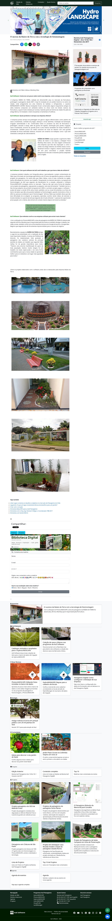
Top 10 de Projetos (50, 862)
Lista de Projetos (18, 862)
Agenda (46, 875)
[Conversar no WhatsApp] (107, 910)
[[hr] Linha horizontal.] (36, 577)
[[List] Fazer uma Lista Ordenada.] (32, 577)
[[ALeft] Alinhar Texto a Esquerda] (12, 577)
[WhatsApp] (97, 912)
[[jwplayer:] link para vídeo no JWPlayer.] (52, 577)
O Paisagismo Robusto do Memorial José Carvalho (84, 806)
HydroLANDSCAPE (80, 136)
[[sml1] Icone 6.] (47, 577)
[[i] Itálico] (18, 577)
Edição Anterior (17, 771)
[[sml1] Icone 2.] (40, 577)
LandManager (79, 142)
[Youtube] (78, 912)
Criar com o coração (16, 507)
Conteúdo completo (50, 771)
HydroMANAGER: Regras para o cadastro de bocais (55, 683)
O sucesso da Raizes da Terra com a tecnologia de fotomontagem (69, 607)
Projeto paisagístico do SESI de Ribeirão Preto (23, 807)
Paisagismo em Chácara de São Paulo (23, 845)
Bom (19, 588)
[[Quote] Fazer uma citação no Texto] (30, 577)
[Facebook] (74, 912)
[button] (8, 20)
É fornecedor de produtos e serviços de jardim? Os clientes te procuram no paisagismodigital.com (87, 67)
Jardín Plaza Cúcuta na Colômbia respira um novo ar (55, 753)
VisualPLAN (78, 138)
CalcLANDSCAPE (80, 140)
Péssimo (35, 588)
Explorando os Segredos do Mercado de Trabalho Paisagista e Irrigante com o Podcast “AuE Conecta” (87, 111)
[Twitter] (82, 912)
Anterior (13, 533)
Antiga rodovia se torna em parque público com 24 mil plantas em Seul (25, 723)
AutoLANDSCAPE (80, 131)
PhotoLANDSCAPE (80, 134)
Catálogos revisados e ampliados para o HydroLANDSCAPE (24, 649)
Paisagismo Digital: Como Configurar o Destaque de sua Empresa (85, 680)
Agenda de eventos (19, 875)
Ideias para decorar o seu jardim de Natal (24, 756)
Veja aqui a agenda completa (21, 884)
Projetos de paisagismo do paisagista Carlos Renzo (53, 807)
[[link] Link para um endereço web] (27, 577)
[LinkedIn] (86, 912)
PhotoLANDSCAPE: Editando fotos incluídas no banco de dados (24, 683)
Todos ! (77, 144)
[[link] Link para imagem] (28, 577)
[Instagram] (93, 912)
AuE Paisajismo (85, 897)
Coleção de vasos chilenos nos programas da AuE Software (54, 643)
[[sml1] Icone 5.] (45, 577)
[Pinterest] (89, 912)
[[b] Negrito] (17, 577)
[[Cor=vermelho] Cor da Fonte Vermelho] (25, 577)
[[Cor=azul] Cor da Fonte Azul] (23, 577)
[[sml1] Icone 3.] (42, 577)
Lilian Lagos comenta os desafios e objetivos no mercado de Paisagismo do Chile (35, 503)
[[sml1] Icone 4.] (44, 577)
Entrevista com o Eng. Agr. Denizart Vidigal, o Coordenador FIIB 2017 (31, 511)
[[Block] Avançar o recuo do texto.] (33, 577)
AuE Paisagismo (85, 895)
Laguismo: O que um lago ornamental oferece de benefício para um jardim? (33, 505)
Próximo (21, 533)
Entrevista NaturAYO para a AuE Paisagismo (23, 509)
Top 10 (76, 771)
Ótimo (15, 588)
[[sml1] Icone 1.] (38, 577)
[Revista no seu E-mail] (107, 916)
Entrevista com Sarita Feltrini (19, 513)
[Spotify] (100, 912)
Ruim (29, 588)
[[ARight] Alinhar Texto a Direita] (15, 577)
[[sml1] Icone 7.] (49, 577)
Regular (24, 588)
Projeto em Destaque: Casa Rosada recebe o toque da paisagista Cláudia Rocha (53, 847)
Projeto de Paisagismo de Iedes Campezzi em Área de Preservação (87, 841)
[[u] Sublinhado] (20, 577)
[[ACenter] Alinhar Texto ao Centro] (14, 577)
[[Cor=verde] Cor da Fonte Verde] (22, 577)
